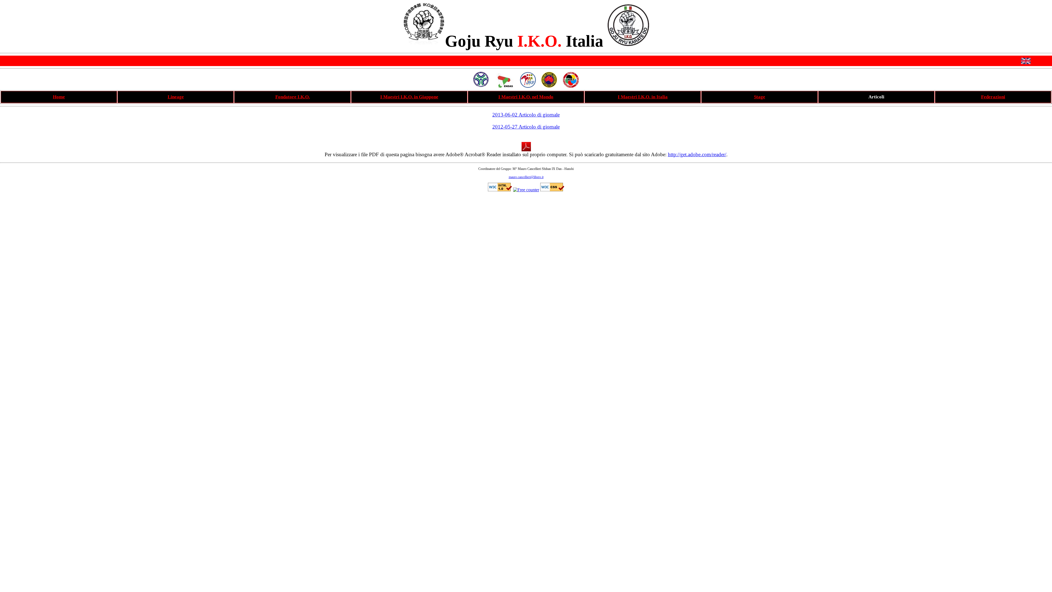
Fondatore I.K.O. (292, 96)
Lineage (176, 96)
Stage (759, 96)
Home (59, 96)
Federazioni (993, 96)
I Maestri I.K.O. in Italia (643, 96)
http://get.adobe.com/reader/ (697, 154)
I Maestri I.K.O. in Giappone (409, 96)
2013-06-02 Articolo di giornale (526, 115)
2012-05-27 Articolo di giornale (526, 127)
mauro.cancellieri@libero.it (526, 177)
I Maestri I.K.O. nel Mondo (525, 96)
